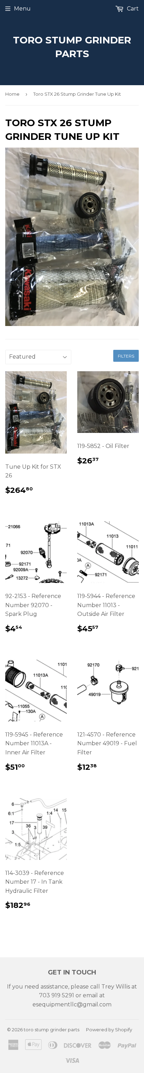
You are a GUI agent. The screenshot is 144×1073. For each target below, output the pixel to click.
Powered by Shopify (109, 1029)
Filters (126, 356)
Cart (132, 8)
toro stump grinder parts (72, 47)
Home (12, 94)
